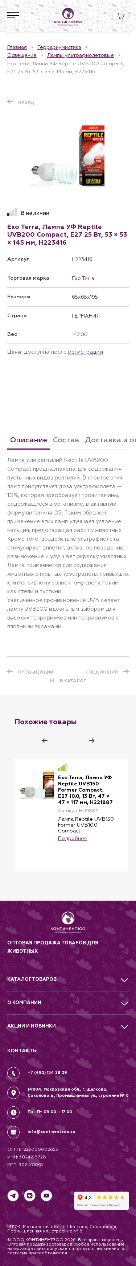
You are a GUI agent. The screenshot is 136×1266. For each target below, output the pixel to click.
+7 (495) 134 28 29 (47, 1072)
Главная (17, 47)
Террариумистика (59, 47)
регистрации (85, 352)
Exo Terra (83, 278)
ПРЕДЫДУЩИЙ (35, 672)
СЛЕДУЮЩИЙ (101, 672)
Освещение (22, 55)
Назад (26, 102)
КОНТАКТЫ (22, 1051)
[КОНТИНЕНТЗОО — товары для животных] (68, 17)
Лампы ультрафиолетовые (80, 55)
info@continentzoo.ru (51, 1131)
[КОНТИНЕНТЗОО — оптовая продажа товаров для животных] (68, 925)
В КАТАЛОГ (73, 681)
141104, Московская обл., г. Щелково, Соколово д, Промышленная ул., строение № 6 (78, 1092)
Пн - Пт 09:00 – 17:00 (50, 1112)
